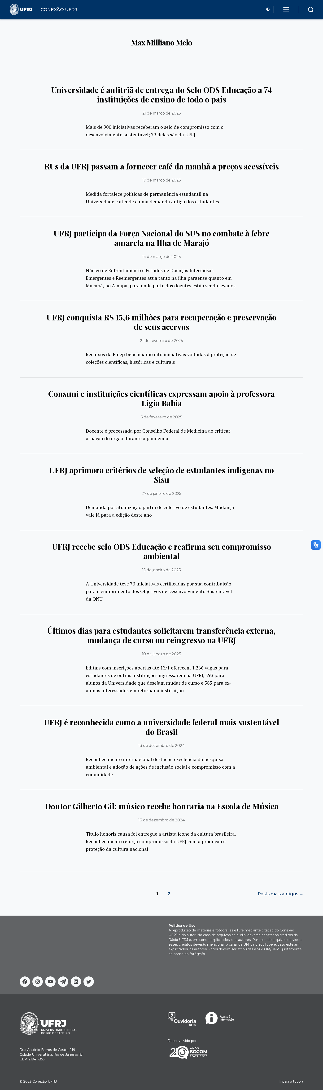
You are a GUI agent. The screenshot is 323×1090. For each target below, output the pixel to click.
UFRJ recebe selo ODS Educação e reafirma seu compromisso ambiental (161, 551)
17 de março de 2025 (161, 180)
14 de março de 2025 (161, 256)
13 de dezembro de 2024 (161, 745)
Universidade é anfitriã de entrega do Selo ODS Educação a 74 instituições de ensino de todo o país (161, 94)
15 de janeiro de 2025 (161, 570)
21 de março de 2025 (161, 113)
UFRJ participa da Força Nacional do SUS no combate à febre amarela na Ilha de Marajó (162, 238)
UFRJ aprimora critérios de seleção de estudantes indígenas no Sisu (161, 475)
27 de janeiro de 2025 (162, 493)
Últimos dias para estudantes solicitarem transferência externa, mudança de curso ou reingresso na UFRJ (161, 635)
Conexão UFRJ (44, 1081)
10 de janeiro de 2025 (161, 654)
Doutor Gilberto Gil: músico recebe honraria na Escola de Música (161, 806)
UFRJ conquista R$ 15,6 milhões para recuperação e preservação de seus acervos (161, 322)
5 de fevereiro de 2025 (161, 417)
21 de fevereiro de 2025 (161, 340)
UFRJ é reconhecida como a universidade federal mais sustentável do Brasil (161, 727)
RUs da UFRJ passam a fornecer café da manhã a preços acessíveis (161, 166)
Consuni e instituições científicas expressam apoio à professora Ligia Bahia (161, 398)
